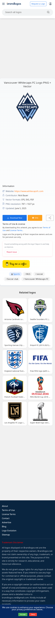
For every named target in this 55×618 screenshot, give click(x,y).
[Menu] (3, 3)
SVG (36, 218)
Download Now (16, 218)
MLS (28, 274)
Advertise (6, 522)
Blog (4, 526)
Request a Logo (38, 4)
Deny (33, 614)
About (5, 506)
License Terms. (16, 230)
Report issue (12, 252)
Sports (16, 274)
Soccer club (12, 279)
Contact (5, 518)
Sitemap (6, 534)
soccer (40, 274)
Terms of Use (8, 510)
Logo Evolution (9, 530)
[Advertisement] (27, 48)
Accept (22, 614)
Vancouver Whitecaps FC (36, 279)
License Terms (9, 514)
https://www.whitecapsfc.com (28, 191)
